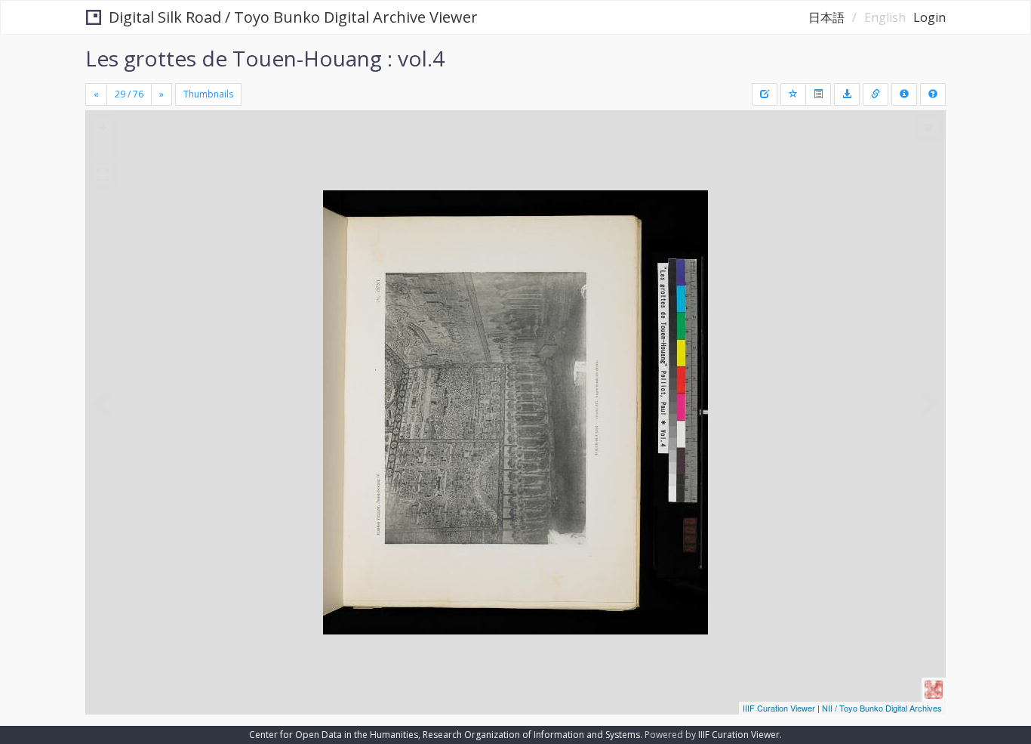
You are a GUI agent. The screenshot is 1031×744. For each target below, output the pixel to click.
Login (929, 17)
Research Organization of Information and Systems (531, 734)
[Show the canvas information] (875, 94)
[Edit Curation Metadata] (764, 94)
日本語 (826, 17)
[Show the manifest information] (904, 94)
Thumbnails (208, 94)
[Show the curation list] (818, 94)
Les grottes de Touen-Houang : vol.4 (265, 58)
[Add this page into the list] (793, 94)
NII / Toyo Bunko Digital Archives (882, 708)
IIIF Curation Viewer (779, 708)
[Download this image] (847, 94)
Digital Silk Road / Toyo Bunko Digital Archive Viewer (293, 17)
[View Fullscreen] (102, 174)
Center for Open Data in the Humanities (333, 734)
